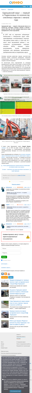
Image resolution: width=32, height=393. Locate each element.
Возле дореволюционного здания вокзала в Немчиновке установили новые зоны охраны (16, 166)
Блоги (2, 346)
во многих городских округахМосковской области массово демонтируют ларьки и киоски (16, 156)
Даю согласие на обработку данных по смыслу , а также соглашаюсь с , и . (16, 384)
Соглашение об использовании (8, 355)
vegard (7, 204)
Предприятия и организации (23, 346)
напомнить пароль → (6, 267)
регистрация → (4, 263)
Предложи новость (21, 336)
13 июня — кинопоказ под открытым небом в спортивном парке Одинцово (15, 170)
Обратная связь (4, 351)
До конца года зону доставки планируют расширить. (19, 327)
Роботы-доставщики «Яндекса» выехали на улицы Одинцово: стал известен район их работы (20, 322)
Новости (3, 9)
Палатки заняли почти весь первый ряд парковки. (19, 317)
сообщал (4, 147)
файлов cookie (22, 357)
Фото (2, 342)
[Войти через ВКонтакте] (2, 273)
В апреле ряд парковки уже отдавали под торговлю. (18, 286)
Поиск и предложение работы (23, 344)
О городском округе (20, 342)
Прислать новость (16, 184)
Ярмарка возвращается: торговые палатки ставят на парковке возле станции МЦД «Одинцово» (19, 281)
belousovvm (9, 187)
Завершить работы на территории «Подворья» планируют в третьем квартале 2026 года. (20, 297)
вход (24, 6)
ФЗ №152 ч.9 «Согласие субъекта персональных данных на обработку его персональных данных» (16, 382)
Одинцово (10, 9)
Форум (2, 344)
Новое (11, 277)
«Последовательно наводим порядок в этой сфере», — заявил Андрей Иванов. (20, 307)
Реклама (19, 338)
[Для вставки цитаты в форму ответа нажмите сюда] (28, 187)
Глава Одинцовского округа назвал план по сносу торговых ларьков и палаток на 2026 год (19, 303)
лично (26, 187)
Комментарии (4, 348)
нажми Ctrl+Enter (21, 175)
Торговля (4, 277)
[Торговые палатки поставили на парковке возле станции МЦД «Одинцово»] (5, 314)
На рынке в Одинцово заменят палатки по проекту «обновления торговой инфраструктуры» (19, 291)
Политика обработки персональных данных (11, 353)
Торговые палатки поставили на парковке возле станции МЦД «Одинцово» (19, 312)
